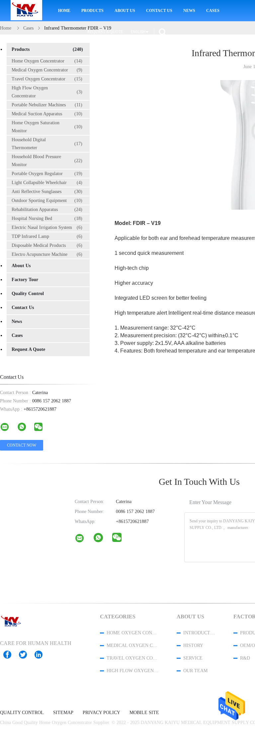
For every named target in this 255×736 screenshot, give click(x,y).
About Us (125, 10)
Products (92, 10)
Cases (212, 10)
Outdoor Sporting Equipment (47, 200)
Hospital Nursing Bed (47, 218)
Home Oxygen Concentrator (47, 60)
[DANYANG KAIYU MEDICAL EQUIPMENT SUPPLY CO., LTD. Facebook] (10, 655)
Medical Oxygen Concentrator (47, 69)
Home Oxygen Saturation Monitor (47, 126)
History (193, 645)
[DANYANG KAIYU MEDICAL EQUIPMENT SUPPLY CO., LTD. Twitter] (26, 655)
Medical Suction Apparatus (47, 113)
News (189, 10)
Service (193, 658)
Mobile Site (144, 712)
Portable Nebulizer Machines (47, 104)
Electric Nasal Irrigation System (47, 227)
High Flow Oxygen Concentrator (47, 91)
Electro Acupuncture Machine (47, 254)
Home (64, 10)
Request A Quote (105, 32)
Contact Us (159, 10)
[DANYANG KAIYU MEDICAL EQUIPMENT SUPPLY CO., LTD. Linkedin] (42, 655)
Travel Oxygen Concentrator (47, 78)
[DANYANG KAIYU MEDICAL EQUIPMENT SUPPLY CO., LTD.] (84, 539)
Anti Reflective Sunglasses (47, 191)
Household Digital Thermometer (47, 143)
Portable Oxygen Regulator (47, 173)
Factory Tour (25, 279)
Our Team (195, 670)
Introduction (199, 632)
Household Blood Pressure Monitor (47, 160)
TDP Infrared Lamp (47, 236)
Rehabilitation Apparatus (47, 209)
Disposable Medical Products (47, 245)
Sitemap (63, 712)
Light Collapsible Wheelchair (47, 182)
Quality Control (28, 293)
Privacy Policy (101, 712)
